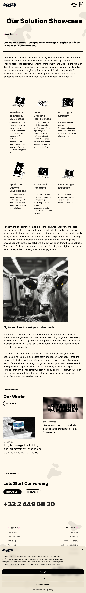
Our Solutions (14, 536)
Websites (74, 532)
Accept (43, 572)
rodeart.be (8, 442)
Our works (12, 532)
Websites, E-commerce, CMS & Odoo (17, 115)
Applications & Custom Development (18, 187)
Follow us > (32, 492)
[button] (83, 550)
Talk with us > (12, 492)
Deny (43, 578)
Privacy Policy (48, 590)
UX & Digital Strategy (65, 114)
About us (12, 545)
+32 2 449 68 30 (29, 504)
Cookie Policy (37, 590)
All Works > (11, 403)
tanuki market (49, 422)
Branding (74, 536)
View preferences (43, 584)
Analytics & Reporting (40, 186)
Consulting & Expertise (66, 186)
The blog (12, 541)
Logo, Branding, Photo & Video (42, 115)
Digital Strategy (71, 541)
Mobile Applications (69, 545)
